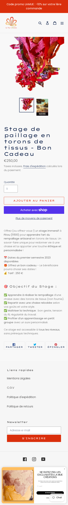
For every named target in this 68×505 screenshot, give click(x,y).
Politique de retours (20, 406)
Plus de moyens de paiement (34, 218)
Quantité (9, 182)
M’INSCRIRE (50, 493)
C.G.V (10, 388)
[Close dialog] (64, 469)
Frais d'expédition (34, 166)
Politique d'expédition (21, 397)
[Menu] (62, 23)
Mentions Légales (18, 378)
